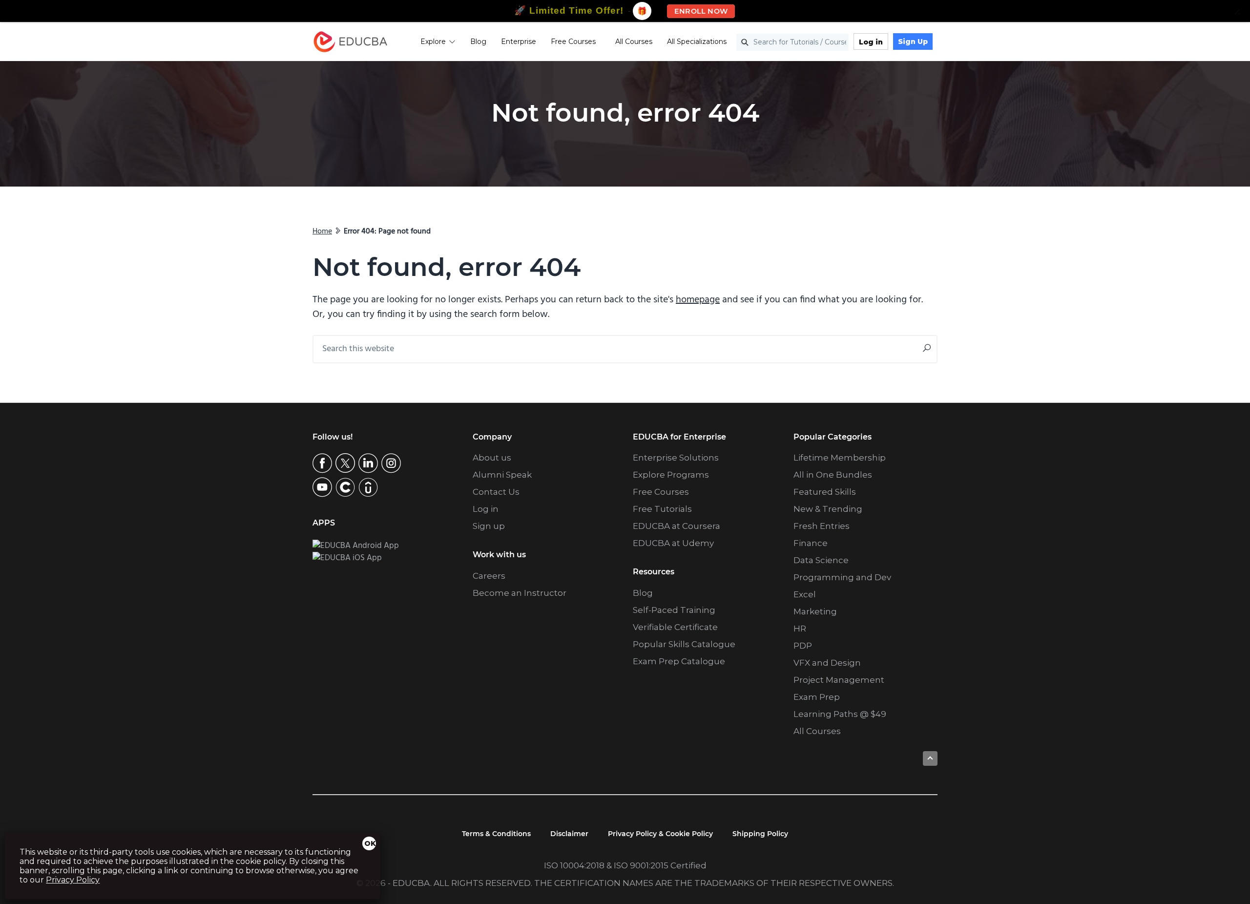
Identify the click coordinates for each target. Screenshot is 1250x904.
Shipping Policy (760, 833)
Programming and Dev (842, 577)
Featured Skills (824, 492)
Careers (489, 576)
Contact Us (496, 492)
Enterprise (518, 41)
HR (799, 628)
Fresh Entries (821, 526)
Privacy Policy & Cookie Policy (660, 833)
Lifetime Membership (839, 458)
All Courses (633, 41)
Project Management (838, 680)
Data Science (821, 560)
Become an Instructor (519, 593)
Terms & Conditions (496, 833)
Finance (810, 543)
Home (322, 231)
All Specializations (697, 41)
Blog (478, 41)
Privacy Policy (73, 879)
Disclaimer (569, 833)
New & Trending (827, 509)
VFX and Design (827, 663)
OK (370, 843)
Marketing (815, 611)
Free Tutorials (662, 509)
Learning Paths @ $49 (839, 714)
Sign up (489, 526)
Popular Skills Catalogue (684, 644)
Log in (871, 42)
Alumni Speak (502, 475)
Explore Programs (671, 475)
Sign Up (913, 41)
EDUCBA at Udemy (673, 543)
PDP (802, 646)
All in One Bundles (832, 475)
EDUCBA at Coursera (676, 526)
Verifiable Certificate (675, 627)
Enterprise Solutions (676, 458)
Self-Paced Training (674, 610)
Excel (804, 594)
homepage (698, 300)
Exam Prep (816, 697)
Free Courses (573, 41)
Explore (433, 41)
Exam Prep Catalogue (679, 661)
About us (492, 458)
